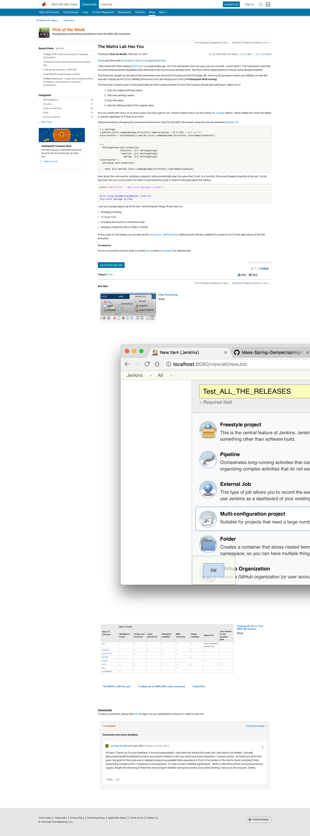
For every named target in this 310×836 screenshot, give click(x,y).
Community (89, 4)
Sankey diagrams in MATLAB (62, 69)
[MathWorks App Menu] (268, 4)
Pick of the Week (68, 29)
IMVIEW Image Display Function (64, 74)
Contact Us (152, 817)
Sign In (250, 5)
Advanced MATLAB (68, 108)
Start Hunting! (51, 161)
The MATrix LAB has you (116, 686)
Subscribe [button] (69, 20)
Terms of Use (136, 817)
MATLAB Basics (68, 100)
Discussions (124, 12)
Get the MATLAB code (111, 265)
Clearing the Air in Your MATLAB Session (250, 627)
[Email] (253, 274)
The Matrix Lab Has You (121, 46)
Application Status (117, 817)
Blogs (152, 12)
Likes (248, 54)
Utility (68, 112)
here (148, 250)
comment (167, 250)
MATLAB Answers (49, 12)
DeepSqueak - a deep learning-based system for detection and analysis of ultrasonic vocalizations (68, 81)
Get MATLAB (231, 4)
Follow (264, 268)
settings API (231, 122)
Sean (100, 60)
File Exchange (70, 12)
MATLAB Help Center (64, 4)
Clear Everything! (168, 294)
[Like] (252, 268)
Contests (140, 12)
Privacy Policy (77, 817)
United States (260, 819)
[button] (260, 4)
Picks (110, 274)
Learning (106, 4)
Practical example (68, 117)
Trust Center (45, 817)
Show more (46, 122)
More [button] (162, 12)
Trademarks (60, 817)
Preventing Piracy (96, 817)
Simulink (68, 104)
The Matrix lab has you (136, 60)
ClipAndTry (199, 686)
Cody (85, 12)
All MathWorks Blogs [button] (46, 20)
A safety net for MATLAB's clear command (161, 686)
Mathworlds (159, 60)
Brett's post (137, 66)
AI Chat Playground (103, 12)
